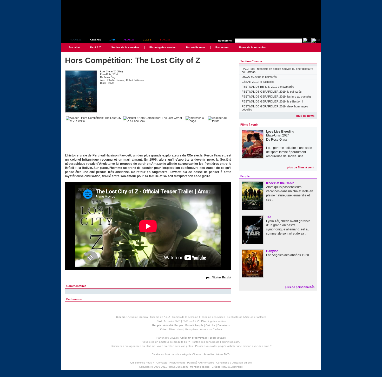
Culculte (210, 325)
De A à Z (95, 47)
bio (186, 341)
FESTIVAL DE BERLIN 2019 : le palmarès (268, 86)
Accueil (76, 39)
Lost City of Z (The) (111, 71)
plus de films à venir (300, 167)
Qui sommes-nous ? (142, 362)
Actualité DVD (172, 321)
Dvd (112, 39)
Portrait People (194, 325)
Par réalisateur (195, 47)
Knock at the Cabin (280, 183)
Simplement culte (90, 25)
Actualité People (173, 325)
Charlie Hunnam (115, 80)
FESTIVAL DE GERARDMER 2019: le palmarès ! (272, 91)
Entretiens (224, 325)
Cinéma (95, 39)
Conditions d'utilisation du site (234, 362)
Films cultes (176, 329)
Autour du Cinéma (211, 329)
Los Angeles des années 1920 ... (289, 255)
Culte (147, 39)
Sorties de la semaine (125, 47)
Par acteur (222, 47)
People (128, 39)
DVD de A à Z (191, 321)
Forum (165, 39)
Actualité (74, 47)
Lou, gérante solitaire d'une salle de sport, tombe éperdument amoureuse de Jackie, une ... (289, 152)
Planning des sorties (162, 47)
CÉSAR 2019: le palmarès (258, 81)
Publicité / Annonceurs (200, 362)
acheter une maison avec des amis (248, 346)
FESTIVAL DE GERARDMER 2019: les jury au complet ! (277, 96)
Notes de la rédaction (252, 47)
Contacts (161, 362)
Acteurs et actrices (255, 317)
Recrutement (177, 362)
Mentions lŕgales (199, 366)
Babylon (272, 251)
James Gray (110, 77)
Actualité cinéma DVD (216, 354)
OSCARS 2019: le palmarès (259, 76)
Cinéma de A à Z (160, 317)
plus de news (305, 115)
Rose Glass (279, 139)
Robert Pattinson (135, 80)
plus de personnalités (299, 287)
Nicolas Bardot (221, 277)
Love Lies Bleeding (280, 131)
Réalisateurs (234, 317)
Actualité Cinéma (138, 317)
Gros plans (191, 329)
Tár (268, 217)
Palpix (239, 366)
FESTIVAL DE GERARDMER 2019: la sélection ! (272, 101)
